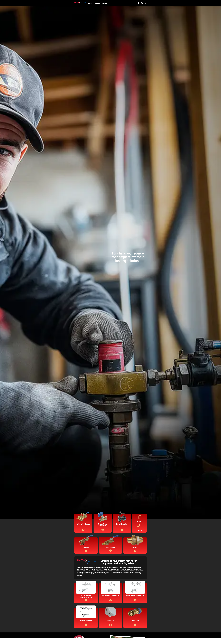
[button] (90, 3)
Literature (97, 3)
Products (90, 3)
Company (104, 3)
